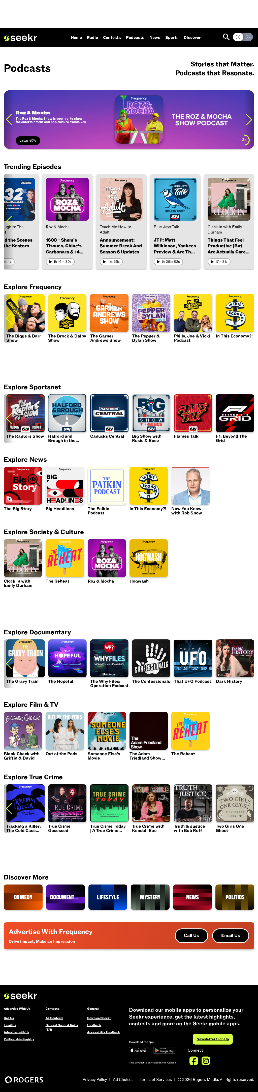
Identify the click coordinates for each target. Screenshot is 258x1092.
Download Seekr (99, 1018)
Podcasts (135, 37)
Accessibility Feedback (103, 1032)
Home (76, 37)
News (154, 37)
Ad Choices (123, 1079)
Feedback (94, 1025)
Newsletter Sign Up (213, 1039)
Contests (112, 37)
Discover (192, 37)
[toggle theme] (243, 37)
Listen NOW (28, 141)
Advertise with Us (16, 1032)
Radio (92, 37)
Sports (172, 37)
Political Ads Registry (19, 1039)
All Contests (54, 1018)
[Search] (226, 37)
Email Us (230, 936)
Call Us (191, 936)
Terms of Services (156, 1079)
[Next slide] (249, 119)
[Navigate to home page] (20, 37)
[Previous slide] (9, 119)
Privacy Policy (95, 1079)
